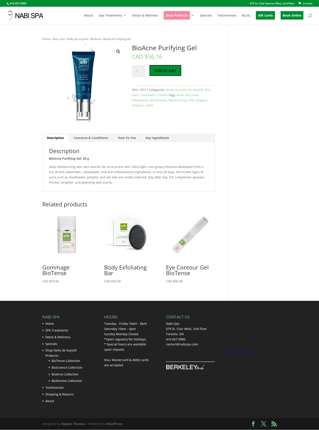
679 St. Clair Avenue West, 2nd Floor (272, 3)
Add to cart (165, 70)
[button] (118, 51)
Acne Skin (184, 95)
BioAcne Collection (65, 374)
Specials (206, 15)
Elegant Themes (73, 424)
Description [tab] (55, 138)
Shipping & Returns (59, 394)
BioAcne (95, 39)
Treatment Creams (154, 95)
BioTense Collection (66, 361)
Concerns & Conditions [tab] (91, 138)
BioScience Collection (67, 367)
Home (46, 39)
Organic (201, 100)
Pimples (137, 105)
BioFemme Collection (67, 381)
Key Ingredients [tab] (157, 138)
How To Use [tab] (127, 138)
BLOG (246, 15)
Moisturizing (177, 100)
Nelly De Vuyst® (77, 39)
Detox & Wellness (145, 15)
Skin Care (59, 39)
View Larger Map (240, 352)
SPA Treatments (56, 330)
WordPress (114, 424)
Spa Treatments (110, 15)
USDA (149, 105)
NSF (191, 100)
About (88, 15)
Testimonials (226, 15)
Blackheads (158, 100)
